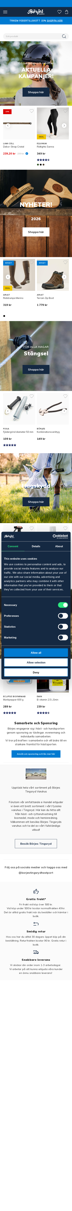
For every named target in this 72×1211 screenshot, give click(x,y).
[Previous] (8, 126)
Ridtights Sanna (45, 146)
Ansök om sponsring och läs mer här (36, 754)
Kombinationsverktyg (48, 431)
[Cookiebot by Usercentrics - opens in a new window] (52, 536)
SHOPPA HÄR (55, 20)
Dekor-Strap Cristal (13, 146)
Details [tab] (36, 546)
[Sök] (64, 36)
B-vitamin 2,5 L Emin (47, 699)
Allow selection (36, 662)
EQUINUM (42, 143)
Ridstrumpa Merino (13, 298)
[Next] (64, 126)
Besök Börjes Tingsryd (36, 843)
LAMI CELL (8, 143)
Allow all (36, 652)
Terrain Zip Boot (45, 298)
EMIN (39, 696)
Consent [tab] (13, 546)
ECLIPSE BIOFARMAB (14, 696)
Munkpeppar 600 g (13, 699)
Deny (36, 672)
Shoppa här (36, 92)
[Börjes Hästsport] (36, 12)
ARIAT (6, 295)
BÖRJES (41, 428)
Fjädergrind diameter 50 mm (18, 431)
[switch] (63, 616)
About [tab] (59, 546)
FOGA (6, 428)
